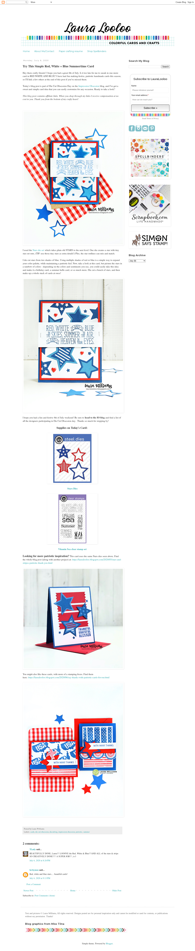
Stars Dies (72, 488)
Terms (149, 118)
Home (26, 51)
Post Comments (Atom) (45, 895)
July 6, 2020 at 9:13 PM (40, 878)
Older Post (116, 890)
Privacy (156, 118)
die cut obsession (42, 832)
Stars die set (39, 250)
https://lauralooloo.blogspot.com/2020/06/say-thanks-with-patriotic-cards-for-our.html (68, 677)
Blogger (109, 943)
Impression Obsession (89, 85)
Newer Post (28, 890)
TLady (33, 849)
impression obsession (66, 832)
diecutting (53, 832)
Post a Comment (34, 884)
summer (86, 832)
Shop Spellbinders (96, 51)
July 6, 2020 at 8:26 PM (40, 860)
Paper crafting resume (71, 51)
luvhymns (34, 869)
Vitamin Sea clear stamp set (72, 549)
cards (32, 832)
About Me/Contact (44, 51)
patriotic (79, 832)
